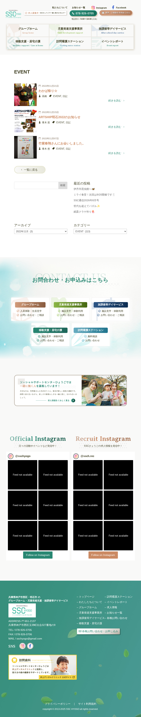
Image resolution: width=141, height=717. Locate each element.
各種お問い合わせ (117, 617)
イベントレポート (117, 602)
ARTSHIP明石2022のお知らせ (59, 117)
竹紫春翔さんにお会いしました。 (62, 143)
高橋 (44, 96)
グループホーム (88, 607)
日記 (65, 96)
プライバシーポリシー (57, 703)
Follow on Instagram (38, 554)
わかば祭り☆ (48, 91)
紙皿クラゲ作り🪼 (84, 211)
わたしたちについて (90, 602)
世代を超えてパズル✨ (87, 206)
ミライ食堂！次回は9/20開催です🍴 (94, 194)
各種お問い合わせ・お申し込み (100, 631)
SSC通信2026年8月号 (86, 200)
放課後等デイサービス (92, 617)
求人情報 (112, 607)
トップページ (86, 596)
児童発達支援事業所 (90, 612)
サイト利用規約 (87, 703)
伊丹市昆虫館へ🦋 (84, 188)
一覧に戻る (31, 169)
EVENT (57, 96)
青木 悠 (46, 122)
